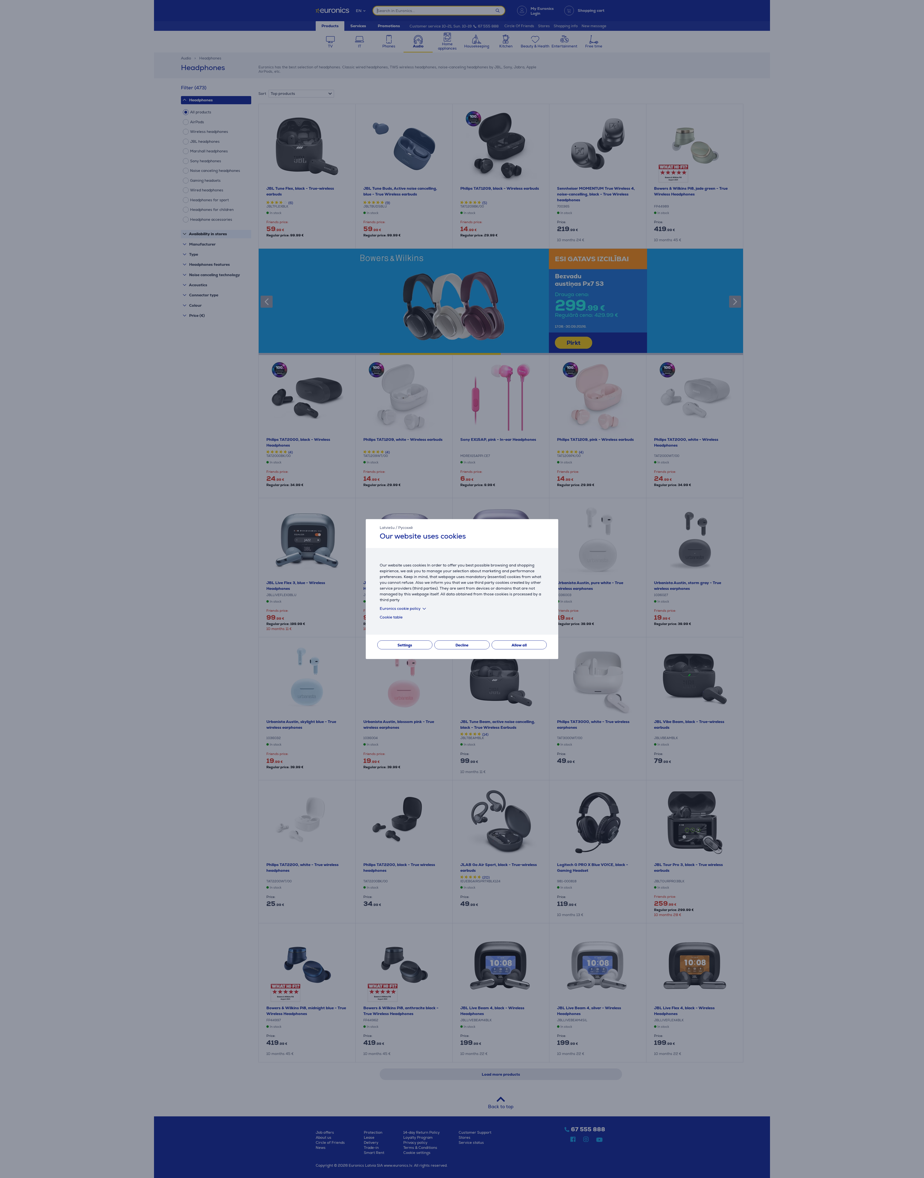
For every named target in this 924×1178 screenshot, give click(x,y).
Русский (405, 527)
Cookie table (391, 617)
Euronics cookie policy (400, 608)
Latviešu (387, 527)
